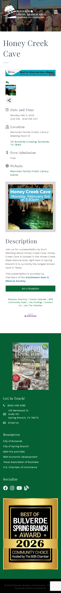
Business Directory (17, 299)
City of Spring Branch (16, 446)
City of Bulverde (12, 441)
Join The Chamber (33, 305)
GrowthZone (40, 588)
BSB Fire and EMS (14, 451)
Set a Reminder (30, 288)
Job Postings (35, 302)
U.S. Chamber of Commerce (20, 467)
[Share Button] (9, 100)
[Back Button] (7, 82)
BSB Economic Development (20, 456)
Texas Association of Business (21, 462)
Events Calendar (38, 299)
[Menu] (56, 12)
